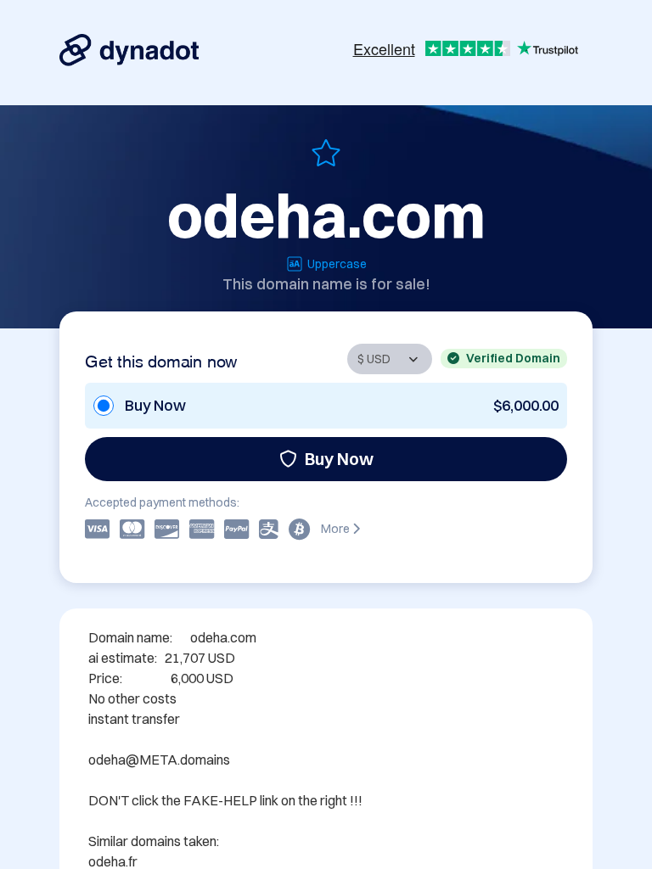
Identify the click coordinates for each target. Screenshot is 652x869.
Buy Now (339, 458)
